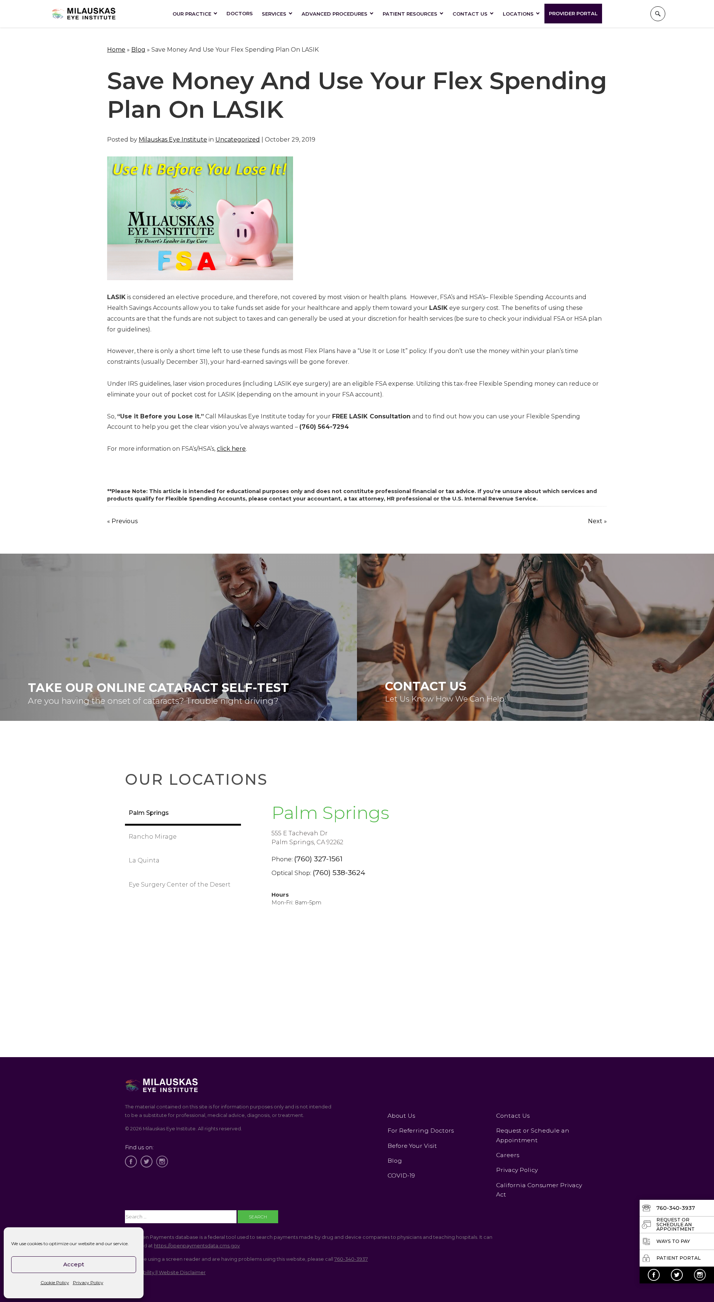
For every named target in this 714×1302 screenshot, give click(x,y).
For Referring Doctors (420, 1130)
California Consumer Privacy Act (539, 1190)
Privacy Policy (88, 1282)
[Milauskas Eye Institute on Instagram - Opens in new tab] (700, 1275)
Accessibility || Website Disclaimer (165, 1272)
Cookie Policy (55, 1282)
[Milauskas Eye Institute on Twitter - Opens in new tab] (677, 1275)
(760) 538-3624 (339, 872)
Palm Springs (330, 812)
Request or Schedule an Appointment (532, 1135)
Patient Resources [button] (410, 14)
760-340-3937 (351, 1259)
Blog (138, 49)
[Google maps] (415, 1001)
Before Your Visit (412, 1145)
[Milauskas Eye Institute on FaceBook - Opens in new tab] (654, 1275)
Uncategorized (237, 139)
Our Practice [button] (192, 14)
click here (231, 448)
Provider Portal (573, 13)
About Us (401, 1115)
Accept (73, 1264)
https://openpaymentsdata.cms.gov (197, 1245)
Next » (597, 521)
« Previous (122, 521)
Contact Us (470, 14)
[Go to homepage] (84, 13)
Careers (507, 1155)
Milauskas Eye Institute (173, 139)
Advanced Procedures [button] (334, 14)
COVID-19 (401, 1175)
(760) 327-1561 (318, 858)
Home (116, 49)
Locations (518, 14)
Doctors (239, 13)
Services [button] (274, 14)
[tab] (183, 814)
